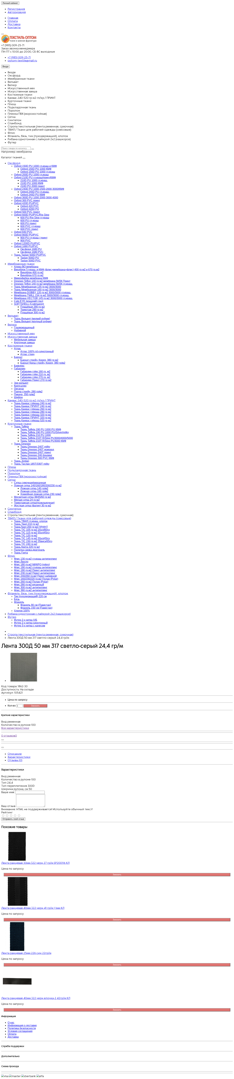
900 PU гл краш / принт (33, 237)
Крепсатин (20, 385)
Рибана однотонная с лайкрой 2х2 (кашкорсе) (39, 613)
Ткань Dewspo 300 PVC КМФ (37, 458)
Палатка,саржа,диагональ (29, 549)
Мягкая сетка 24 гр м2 (27, 499)
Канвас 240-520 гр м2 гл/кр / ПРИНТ (32, 400)
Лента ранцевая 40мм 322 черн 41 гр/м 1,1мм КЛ (32, 908)
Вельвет (13, 315)
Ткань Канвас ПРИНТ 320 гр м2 (32, 417)
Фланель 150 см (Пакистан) (36, 607)
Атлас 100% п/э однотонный (37, 351)
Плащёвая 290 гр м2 (32, 306)
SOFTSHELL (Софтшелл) (29, 304)
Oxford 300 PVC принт (27, 200)
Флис (11, 555)
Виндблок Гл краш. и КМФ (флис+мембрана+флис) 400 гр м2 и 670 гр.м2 (56, 269)
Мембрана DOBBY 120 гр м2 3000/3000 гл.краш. (42, 292)
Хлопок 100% (22, 610)
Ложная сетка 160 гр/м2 (34, 491)
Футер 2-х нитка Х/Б (25, 620)
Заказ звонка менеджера (18, 48)
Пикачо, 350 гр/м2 (24, 394)
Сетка (11, 479)
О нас (11, 1022)
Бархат (18, 357)
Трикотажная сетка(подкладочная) (34, 502)
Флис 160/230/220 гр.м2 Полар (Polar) (36, 578)
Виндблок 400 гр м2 (31, 272)
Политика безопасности (22, 1028)
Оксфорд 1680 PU (31, 249)
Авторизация (17, 12)
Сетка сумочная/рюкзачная (30, 482)
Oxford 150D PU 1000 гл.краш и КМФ (35, 166)
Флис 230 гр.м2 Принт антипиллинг (34, 573)
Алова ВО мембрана (26, 266)
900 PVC (25, 240)
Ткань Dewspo (22, 443)
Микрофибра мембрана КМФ (31, 278)
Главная (13, 17)
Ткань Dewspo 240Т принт (35, 452)
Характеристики (19, 757)
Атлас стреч (27, 354)
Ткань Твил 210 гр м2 (26, 524)
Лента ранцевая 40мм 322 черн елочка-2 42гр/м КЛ (35, 998)
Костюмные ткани (20, 345)
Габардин (19, 368)
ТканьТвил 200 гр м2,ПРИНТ (31, 527)
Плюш (12, 467)
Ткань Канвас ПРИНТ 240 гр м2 (32, 406)
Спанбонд (14, 511)
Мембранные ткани (21, 263)
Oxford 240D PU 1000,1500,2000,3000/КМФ (39, 189)
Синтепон (14, 508)
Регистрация (16, 9)
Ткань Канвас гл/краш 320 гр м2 (32, 414)
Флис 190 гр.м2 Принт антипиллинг (34, 570)
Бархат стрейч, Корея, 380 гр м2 (39, 360)
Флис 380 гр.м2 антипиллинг (30, 590)
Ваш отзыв (8, 806)
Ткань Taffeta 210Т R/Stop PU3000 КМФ (43, 441)
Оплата (13, 21)
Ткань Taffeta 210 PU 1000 (35, 435)
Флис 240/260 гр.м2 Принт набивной (35, 576)
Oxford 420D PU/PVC (26, 203)
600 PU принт (28, 223)
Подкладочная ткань (22, 470)
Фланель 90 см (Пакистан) (35, 605)
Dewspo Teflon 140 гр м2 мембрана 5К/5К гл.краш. (43, 284)
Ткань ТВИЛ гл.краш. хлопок (30, 521)
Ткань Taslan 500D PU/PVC (30, 255)
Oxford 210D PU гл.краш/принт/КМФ (35, 177)
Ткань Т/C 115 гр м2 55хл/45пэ (32, 532)
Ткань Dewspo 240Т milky (35, 446)
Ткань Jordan (21, 461)
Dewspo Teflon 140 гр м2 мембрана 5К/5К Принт (42, 281)
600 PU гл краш (29, 220)
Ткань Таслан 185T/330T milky (31, 463)
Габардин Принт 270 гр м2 (35, 380)
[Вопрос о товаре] (2, 739)
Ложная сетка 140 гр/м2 (34, 488)
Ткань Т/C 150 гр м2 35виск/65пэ (33, 541)
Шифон (18, 397)
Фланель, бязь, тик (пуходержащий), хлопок (38, 593)
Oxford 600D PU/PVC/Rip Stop (31, 214)
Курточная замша (24, 342)
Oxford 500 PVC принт (27, 212)
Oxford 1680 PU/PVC (26, 246)
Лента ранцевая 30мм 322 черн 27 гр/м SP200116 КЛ (35, 862)
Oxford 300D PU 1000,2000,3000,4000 (36, 197)
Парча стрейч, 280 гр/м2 (28, 391)
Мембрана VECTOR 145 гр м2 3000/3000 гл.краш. (43, 298)
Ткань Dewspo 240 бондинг (36, 455)
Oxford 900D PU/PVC (26, 234)
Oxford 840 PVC (23, 232)
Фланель (19, 602)
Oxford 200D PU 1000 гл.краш (31, 174)
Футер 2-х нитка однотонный (31, 622)
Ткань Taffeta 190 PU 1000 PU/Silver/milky (44, 432)
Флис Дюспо (21, 561)
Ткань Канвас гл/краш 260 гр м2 (32, 409)
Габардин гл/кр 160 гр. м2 (35, 371)
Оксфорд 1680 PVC (31, 252)
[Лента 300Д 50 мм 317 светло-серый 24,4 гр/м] (23, 680)
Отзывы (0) (15, 760)
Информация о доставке (22, 1025)
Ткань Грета (21, 552)
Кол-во (12, 705)
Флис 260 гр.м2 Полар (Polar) (31, 581)
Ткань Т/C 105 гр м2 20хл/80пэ (32, 529)
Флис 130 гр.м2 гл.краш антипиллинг (35, 558)
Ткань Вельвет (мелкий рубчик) (32, 318)
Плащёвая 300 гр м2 (32, 312)
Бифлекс (19, 365)
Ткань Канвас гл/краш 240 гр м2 (32, 403)
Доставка (14, 24)
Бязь (17, 599)
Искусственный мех (21, 333)
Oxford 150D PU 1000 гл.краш (37, 171)
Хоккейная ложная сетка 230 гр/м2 (40, 494)
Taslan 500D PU (29, 257)
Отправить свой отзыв (13, 819)
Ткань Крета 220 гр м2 (27, 547)
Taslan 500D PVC (30, 260)
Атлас (17, 348)
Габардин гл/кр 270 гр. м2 (35, 377)
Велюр (12, 324)
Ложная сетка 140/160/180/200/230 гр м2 (38, 485)
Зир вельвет (21, 383)
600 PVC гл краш (30, 226)
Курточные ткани (19, 423)
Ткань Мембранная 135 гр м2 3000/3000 (37, 286)
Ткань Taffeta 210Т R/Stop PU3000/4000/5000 (46, 438)
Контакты (14, 27)
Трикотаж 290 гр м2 (31, 309)
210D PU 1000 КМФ (31, 183)
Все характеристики (15, 728)
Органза (19, 388)
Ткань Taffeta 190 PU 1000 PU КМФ (40, 429)
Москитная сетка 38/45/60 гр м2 (32, 497)
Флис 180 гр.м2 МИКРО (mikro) (32, 564)
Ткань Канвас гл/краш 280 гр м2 (32, 412)
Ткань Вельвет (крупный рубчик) (33, 321)
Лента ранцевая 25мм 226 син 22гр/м (26, 953)
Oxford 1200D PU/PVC (27, 243)
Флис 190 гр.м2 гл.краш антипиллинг (35, 567)
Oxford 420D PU (29, 209)
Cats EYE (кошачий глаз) (28, 301)
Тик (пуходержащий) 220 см (30, 596)
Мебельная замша (25, 339)
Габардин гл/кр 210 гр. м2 (35, 374)
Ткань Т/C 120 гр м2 (25, 535)
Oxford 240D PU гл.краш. (34, 191)
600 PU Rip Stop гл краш (34, 217)
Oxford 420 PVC (29, 206)
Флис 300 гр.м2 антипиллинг (30, 587)
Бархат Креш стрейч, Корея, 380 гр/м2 (42, 363)
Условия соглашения (20, 1031)
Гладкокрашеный (24, 327)
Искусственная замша (22, 336)
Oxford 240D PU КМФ (32, 194)
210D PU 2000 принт (32, 186)
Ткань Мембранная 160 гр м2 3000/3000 (37, 289)
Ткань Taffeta (21, 426)
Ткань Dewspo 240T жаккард (37, 449)
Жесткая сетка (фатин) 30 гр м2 (32, 505)
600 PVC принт (29, 229)
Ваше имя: (8, 792)
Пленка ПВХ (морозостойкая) (27, 476)
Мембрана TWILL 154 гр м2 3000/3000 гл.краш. (41, 295)
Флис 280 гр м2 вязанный (29, 584)
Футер (12, 617)
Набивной (20, 330)
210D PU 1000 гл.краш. (34, 180)
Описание (15, 753)
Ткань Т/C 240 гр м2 (25, 544)
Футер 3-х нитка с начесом (29, 625)
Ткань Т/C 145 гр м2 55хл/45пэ (32, 538)
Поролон (14, 473)
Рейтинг (7, 812)
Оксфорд (14, 163)
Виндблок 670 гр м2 (31, 275)
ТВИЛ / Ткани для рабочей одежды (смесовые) (39, 518)
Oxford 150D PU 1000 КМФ (35, 169)
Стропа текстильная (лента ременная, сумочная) (40, 634)
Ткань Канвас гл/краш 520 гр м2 (32, 420)
